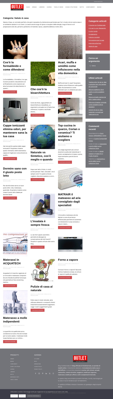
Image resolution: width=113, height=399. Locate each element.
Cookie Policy (38, 366)
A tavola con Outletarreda (97, 25)
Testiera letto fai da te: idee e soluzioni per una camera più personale (97, 84)
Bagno (99, 7)
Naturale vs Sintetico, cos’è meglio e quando (42, 156)
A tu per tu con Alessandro (97, 28)
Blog (28, 7)
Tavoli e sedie (58, 7)
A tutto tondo (93, 31)
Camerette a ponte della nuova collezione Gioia (98, 146)
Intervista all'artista (95, 43)
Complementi (90, 7)
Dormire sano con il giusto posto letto (15, 172)
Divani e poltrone (71, 7)
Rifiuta (22, 395)
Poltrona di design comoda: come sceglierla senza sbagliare (97, 105)
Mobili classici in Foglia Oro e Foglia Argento (96, 154)
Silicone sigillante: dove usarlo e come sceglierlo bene (96, 92)
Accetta (14, 395)
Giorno (49, 7)
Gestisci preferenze (33, 395)
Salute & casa (7, 74)
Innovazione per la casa (96, 40)
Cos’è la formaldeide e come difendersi (13, 66)
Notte (82, 7)
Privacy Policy (38, 369)
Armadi (34, 7)
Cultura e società (94, 37)
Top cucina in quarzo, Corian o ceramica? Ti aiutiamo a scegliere (69, 132)
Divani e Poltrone (15, 366)
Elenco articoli (98, 1)
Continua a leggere (10, 91)
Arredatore (37, 363)
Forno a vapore (68, 259)
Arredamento (93, 34)
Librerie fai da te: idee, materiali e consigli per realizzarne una (96, 112)
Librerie (42, 7)
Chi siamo (36, 358)
